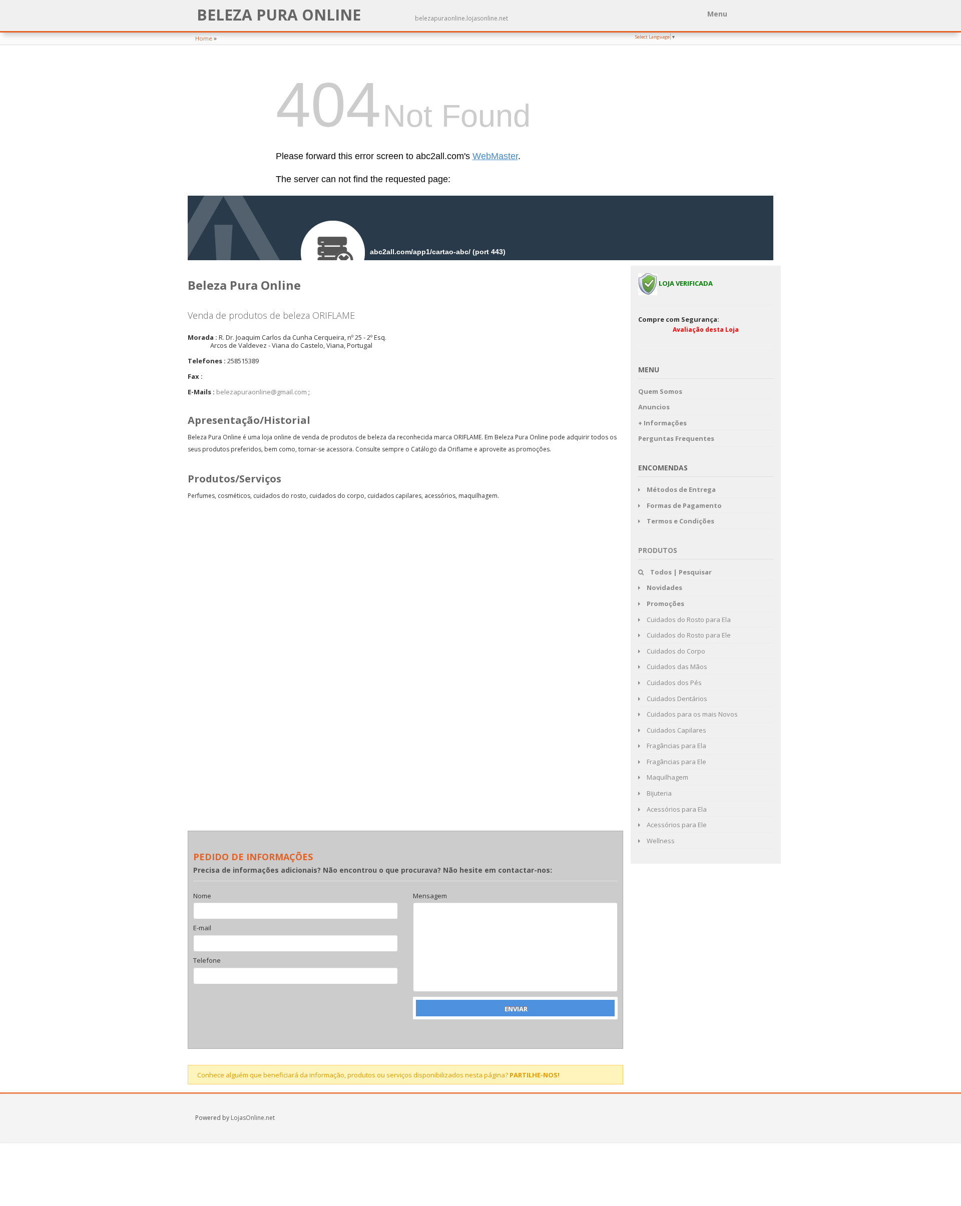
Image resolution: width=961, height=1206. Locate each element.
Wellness (660, 840)
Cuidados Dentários (676, 698)
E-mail (202, 928)
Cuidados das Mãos (676, 666)
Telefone (207, 961)
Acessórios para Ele (676, 824)
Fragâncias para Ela (675, 745)
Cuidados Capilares (675, 730)
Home (203, 38)
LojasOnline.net (253, 1117)
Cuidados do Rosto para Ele (688, 635)
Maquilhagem (666, 777)
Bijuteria (658, 793)
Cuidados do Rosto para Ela (688, 619)
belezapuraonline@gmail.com (261, 391)
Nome (202, 896)
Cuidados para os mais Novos (691, 714)
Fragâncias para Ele (675, 761)
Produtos (657, 550)
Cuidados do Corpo (675, 651)
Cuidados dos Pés (673, 682)
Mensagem (430, 896)
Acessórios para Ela (676, 809)
